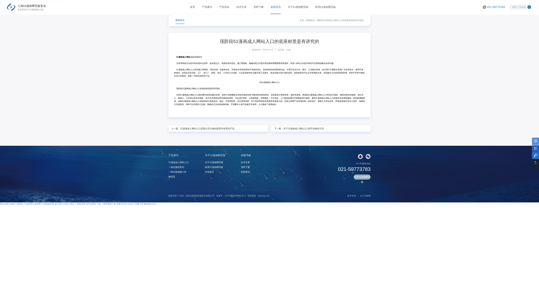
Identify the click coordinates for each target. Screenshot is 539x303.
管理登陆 (251, 196)
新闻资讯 (276, 7)
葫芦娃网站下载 (93, 204)
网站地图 (4, 204)
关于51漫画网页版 (298, 7)
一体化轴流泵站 (176, 167)
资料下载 (258, 7)
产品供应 (224, 7)
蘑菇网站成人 (150, 204)
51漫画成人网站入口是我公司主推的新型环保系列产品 (207, 128)
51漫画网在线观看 (32, 204)
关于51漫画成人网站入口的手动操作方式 (303, 128)
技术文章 (241, 7)
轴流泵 (171, 176)
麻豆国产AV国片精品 (64, 204)
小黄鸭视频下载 (108, 204)
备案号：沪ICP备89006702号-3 (230, 196)
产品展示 (207, 7)
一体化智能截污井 (177, 172)
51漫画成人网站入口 (178, 162)
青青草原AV (122, 204)
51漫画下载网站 (15, 204)
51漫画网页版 (47, 204)
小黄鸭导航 (80, 204)
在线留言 (209, 172)
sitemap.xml (263, 196)
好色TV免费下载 (135, 204)
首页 (192, 7)
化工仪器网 (365, 196)
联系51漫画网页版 (325, 7)
